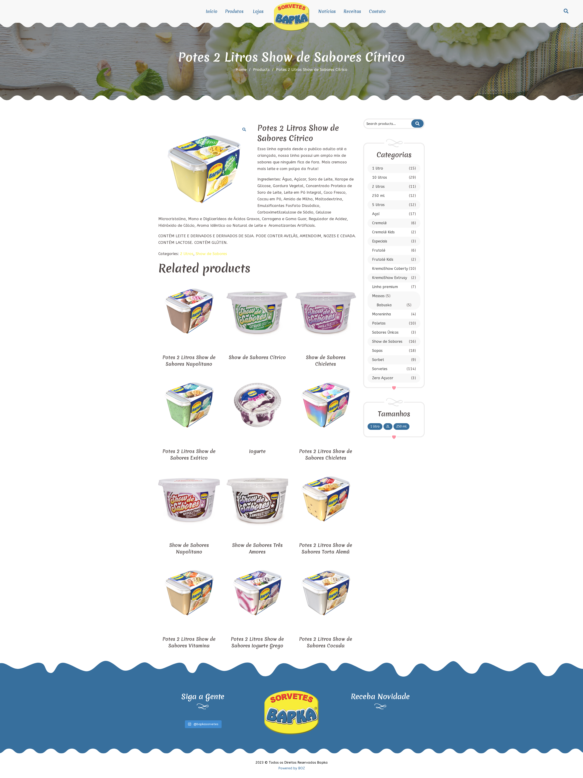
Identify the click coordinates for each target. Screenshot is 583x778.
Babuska (384, 305)
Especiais (379, 241)
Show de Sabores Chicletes (325, 360)
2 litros (378, 186)
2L (388, 426)
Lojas (258, 11)
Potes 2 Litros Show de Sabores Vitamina (188, 642)
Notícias (327, 11)
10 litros (379, 177)
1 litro (377, 168)
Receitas (352, 11)
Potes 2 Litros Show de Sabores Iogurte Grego (257, 642)
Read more (189, 345)
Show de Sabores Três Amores (257, 548)
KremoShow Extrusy (389, 278)
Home (241, 69)
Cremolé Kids (383, 232)
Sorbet (378, 360)
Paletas (379, 323)
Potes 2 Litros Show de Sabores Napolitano (188, 360)
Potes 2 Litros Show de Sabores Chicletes (325, 454)
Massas (378, 296)
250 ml (378, 195)
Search (417, 123)
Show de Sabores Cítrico (257, 357)
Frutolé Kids (382, 259)
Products (263, 69)
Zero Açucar (382, 378)
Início (211, 11)
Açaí (375, 214)
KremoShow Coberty (390, 268)
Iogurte (257, 451)
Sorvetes (379, 369)
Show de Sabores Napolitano (189, 548)
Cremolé (379, 223)
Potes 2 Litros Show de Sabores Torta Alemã (325, 548)
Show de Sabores (387, 341)
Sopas (377, 350)
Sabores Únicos (385, 332)
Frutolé (378, 250)
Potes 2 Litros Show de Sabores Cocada (325, 642)
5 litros (378, 205)
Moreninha (381, 314)
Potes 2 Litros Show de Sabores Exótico (188, 454)
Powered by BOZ (291, 768)
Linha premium (385, 287)
